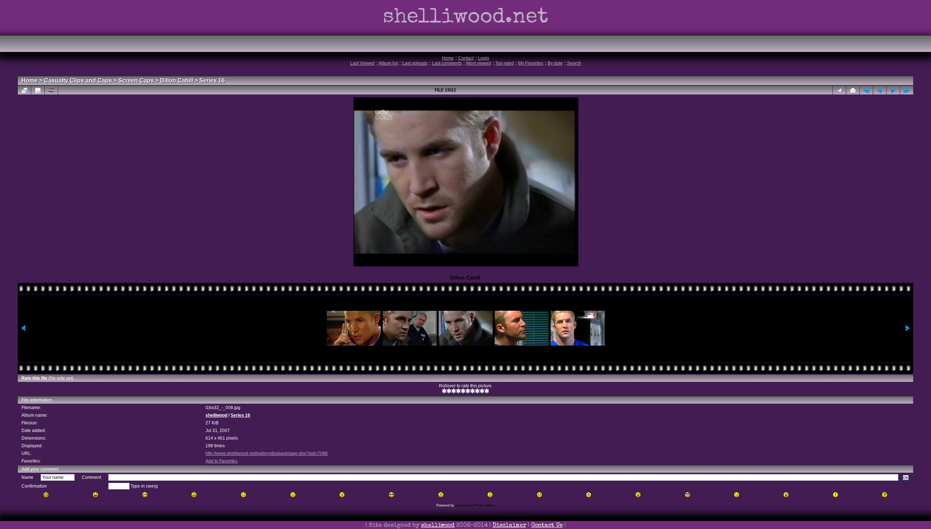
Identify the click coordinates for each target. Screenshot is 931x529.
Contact (466, 58)
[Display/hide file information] (37, 90)
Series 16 (212, 80)
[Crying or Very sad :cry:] (342, 494)
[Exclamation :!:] (835, 494)
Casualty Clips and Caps (78, 80)
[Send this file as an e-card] (852, 90)
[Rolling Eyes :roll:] (687, 494)
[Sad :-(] (293, 494)
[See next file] (893, 90)
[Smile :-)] (194, 494)
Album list (388, 63)
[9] (482, 390)
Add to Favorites (221, 461)
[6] (468, 390)
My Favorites (530, 63)
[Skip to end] (906, 90)
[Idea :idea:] (786, 494)
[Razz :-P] (95, 494)
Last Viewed (362, 63)
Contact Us (547, 526)
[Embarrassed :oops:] (539, 494)
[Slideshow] (51, 90)
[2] (449, 390)
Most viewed (478, 63)
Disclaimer (509, 526)
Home (448, 58)
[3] (453, 390)
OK (905, 478)
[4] (458, 390)
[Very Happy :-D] (145, 494)
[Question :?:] (884, 494)
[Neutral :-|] (243, 494)
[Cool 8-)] (391, 494)
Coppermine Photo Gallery (475, 505)
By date (555, 63)
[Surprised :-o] (441, 494)
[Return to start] (866, 90)
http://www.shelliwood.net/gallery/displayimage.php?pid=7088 (266, 453)
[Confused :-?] (490, 494)
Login (483, 58)
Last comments (447, 63)
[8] (477, 390)
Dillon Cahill (176, 80)
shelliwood (216, 415)
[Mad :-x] (638, 494)
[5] (463, 390)
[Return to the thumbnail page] (24, 90)
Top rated (504, 63)
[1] (444, 390)
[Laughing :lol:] (46, 494)
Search (574, 63)
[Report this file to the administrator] (839, 90)
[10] (486, 390)
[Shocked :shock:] (588, 494)
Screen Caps (136, 80)
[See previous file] (879, 90)
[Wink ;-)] (736, 494)
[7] (472, 390)
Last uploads (415, 63)
